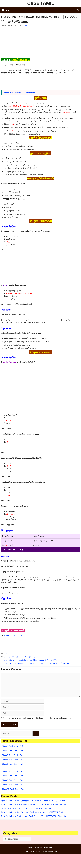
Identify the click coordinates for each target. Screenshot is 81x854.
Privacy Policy (48, 847)
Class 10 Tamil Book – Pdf (13, 789)
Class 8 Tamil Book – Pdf (12, 780)
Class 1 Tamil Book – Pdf (12, 746)
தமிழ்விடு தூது (29, 657)
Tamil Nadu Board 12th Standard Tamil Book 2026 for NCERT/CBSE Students (33, 801)
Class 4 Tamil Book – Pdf (12, 760)
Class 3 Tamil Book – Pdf (12, 755)
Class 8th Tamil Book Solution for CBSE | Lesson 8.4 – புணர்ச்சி (30, 660)
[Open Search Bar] (78, 10)
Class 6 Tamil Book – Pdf (12, 771)
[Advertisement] (40, 42)
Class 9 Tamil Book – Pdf (12, 785)
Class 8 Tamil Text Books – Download (19, 93)
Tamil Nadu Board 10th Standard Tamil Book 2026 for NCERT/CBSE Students (34, 812)
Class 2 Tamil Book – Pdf (12, 751)
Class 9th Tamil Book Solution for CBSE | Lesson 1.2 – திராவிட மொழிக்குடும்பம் (36, 663)
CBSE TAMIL (40, 3)
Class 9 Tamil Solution (13, 657)
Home (30, 847)
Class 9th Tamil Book (13, 635)
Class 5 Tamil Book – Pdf (12, 764)
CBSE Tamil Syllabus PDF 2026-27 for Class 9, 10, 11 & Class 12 (28, 808)
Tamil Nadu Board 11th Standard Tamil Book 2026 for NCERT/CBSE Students (33, 805)
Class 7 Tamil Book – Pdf (12, 776)
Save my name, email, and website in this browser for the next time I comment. (37, 718)
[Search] (36, 733)
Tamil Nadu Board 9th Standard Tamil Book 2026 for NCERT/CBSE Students (33, 816)
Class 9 (7, 654)
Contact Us (38, 847)
